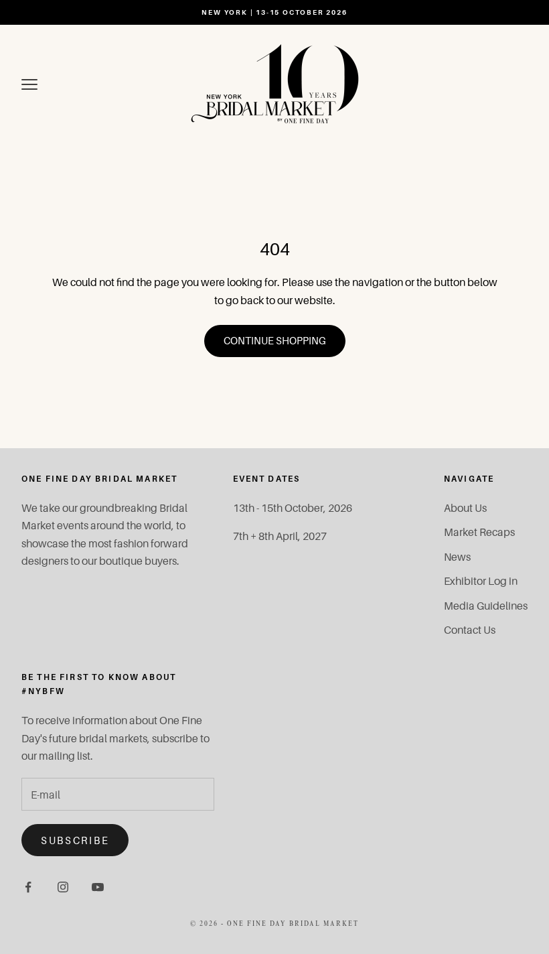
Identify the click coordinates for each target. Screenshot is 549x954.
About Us (465, 508)
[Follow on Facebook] (28, 887)
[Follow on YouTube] (97, 887)
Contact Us (469, 629)
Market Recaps (479, 532)
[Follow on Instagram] (63, 887)
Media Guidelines (486, 605)
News (457, 556)
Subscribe (75, 840)
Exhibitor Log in (481, 581)
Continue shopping (275, 340)
